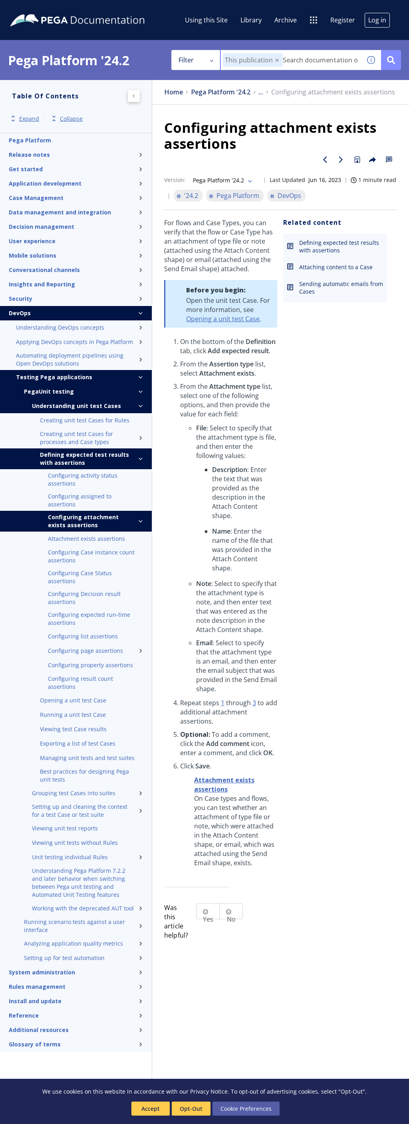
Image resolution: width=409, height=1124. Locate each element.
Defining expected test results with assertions (84, 458)
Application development (45, 183)
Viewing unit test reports (65, 828)
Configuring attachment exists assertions (83, 521)
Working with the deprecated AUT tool (83, 908)
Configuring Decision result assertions (84, 598)
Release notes (29, 154)
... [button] (260, 92)
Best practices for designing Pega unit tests (84, 775)
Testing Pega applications (54, 377)
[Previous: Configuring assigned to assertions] (325, 160)
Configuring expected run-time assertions (89, 618)
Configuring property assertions (90, 665)
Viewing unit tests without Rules (75, 842)
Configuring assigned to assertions (79, 500)
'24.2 (191, 195)
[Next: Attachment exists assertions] (341, 160)
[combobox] (291, 60)
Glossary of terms (35, 1044)
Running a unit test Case (73, 714)
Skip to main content (35, 9)
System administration (42, 972)
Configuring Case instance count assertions (91, 556)
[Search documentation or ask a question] (391, 60)
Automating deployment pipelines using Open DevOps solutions (69, 359)
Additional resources (39, 1030)
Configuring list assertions (83, 636)
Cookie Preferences (246, 1108)
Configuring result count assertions (80, 682)
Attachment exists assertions (86, 538)
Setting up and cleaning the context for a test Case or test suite (79, 810)
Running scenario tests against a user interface (74, 926)
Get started (26, 169)
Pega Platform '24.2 (220, 92)
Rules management (37, 986)
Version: (175, 180)
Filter (186, 60)
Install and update (35, 1001)
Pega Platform (30, 140)
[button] (277, 60)
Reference (24, 1015)
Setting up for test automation (64, 958)
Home (173, 92)
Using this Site (206, 20)
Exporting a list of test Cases (77, 743)
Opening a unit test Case (73, 700)
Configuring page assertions (85, 650)
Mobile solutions (32, 255)
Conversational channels (44, 270)
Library (251, 20)
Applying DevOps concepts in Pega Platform (74, 342)
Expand (29, 118)
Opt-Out (191, 1108)
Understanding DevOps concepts (60, 327)
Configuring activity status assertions (82, 479)
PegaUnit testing (49, 391)
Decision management (41, 226)
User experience (32, 241)
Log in (377, 20)
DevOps (20, 313)
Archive (285, 20)
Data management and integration (60, 212)
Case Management (36, 198)
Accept (150, 1108)
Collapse (71, 118)
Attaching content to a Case (336, 267)
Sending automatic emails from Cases (341, 287)
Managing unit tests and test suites (87, 758)
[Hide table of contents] (134, 96)
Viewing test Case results (73, 729)
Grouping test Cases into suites (73, 793)
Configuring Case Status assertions (80, 577)
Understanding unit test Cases (76, 406)
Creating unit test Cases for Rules (84, 420)
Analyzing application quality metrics (73, 943)
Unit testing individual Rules (70, 857)
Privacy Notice (209, 1091)
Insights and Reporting (42, 284)
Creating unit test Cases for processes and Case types (76, 438)
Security (20, 298)
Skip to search (96, 9)
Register (342, 20)
